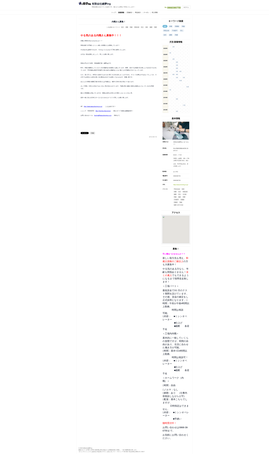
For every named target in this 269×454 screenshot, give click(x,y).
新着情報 (121, 12)
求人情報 (155, 12)
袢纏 (155, 27)
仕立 (122, 27)
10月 (180, 80)
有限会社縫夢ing (101, 3)
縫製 (151, 27)
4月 (180, 71)
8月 (174, 74)
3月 (177, 65)
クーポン (146, 12)
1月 (170, 53)
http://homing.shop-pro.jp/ (103, 111)
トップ (113, 12)
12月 (187, 87)
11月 (184, 105)
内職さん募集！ (119, 22)
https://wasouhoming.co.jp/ (180, 184)
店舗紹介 (130, 12)
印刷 (92, 133)
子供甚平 (174, 30)
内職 (127, 27)
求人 (142, 27)
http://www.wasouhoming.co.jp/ (93, 106)
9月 (177, 62)
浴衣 (147, 27)
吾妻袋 (177, 26)
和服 (131, 27)
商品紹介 (138, 12)
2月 (174, 47)
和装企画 (136, 27)
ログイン (186, 7)
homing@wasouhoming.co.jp (102, 115)
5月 (184, 77)
